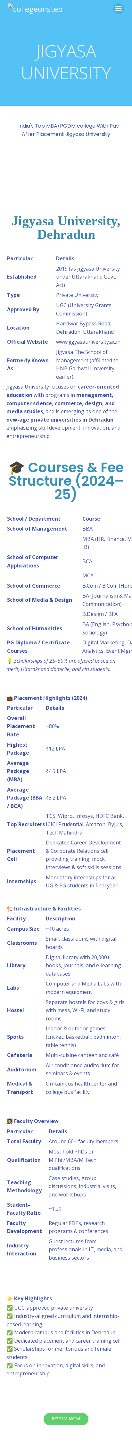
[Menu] (118, 8)
